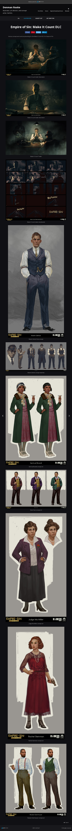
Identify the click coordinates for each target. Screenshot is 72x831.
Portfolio (40, 11)
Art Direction (50, 18)
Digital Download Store (56, 11)
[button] (66, 822)
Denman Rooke (11, 7)
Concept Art (38, 18)
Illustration (27, 18)
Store (46, 11)
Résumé (67, 11)
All (19, 18)
